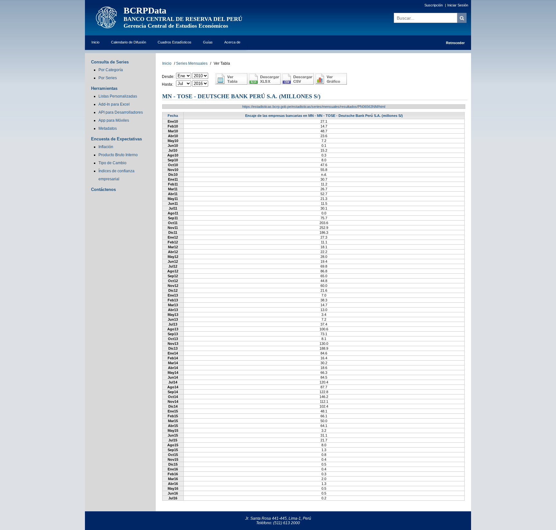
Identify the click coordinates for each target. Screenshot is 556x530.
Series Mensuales (192, 63)
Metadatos (107, 128)
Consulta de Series (110, 62)
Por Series (107, 78)
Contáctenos (103, 189)
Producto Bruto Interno (118, 155)
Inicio (95, 42)
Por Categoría (110, 70)
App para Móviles (113, 120)
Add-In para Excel (114, 104)
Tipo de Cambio (112, 163)
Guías (208, 42)
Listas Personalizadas (117, 96)
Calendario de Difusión (128, 42)
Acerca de (232, 42)
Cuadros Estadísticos (174, 42)
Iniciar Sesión (457, 5)
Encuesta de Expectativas (116, 139)
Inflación (105, 147)
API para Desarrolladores (120, 112)
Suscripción (433, 5)
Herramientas (104, 88)
